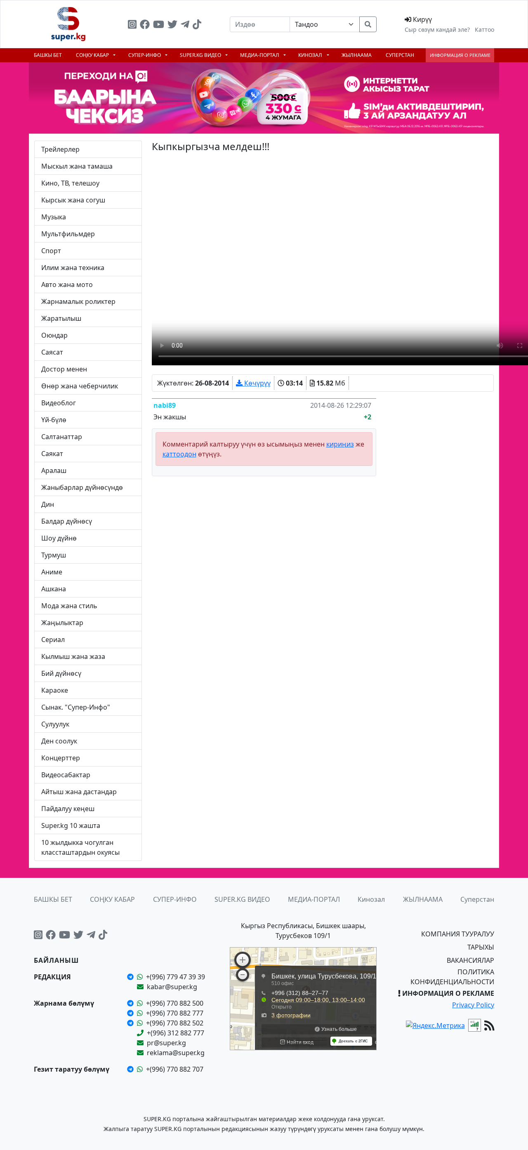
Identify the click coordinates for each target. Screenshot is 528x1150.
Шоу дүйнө (59, 538)
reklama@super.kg (176, 1052)
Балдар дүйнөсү (66, 521)
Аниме (51, 571)
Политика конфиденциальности (452, 976)
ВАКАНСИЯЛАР (470, 960)
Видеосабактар (65, 774)
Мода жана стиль (69, 605)
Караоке (54, 690)
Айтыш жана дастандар (79, 791)
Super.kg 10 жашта (70, 825)
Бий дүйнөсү (61, 673)
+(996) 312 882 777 (175, 1032)
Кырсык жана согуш (73, 200)
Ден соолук (59, 741)
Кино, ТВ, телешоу (70, 183)
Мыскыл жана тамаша (77, 166)
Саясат (52, 352)
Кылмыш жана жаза (73, 656)
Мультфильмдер (68, 233)
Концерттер (60, 757)
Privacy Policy (473, 1004)
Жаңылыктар (62, 622)
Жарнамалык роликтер (78, 301)
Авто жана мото (67, 284)
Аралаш (53, 470)
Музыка (53, 216)
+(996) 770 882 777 (174, 1013)
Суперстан (400, 55)
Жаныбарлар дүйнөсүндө (82, 487)
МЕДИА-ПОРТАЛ (260, 55)
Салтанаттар (61, 436)
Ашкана (53, 588)
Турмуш (53, 555)
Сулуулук (55, 724)
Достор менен (64, 369)
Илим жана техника (72, 267)
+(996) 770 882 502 (174, 1023)
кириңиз (340, 444)
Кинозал (310, 55)
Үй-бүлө (53, 419)
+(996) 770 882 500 (174, 1003)
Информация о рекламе (460, 55)
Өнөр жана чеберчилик (79, 385)
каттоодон (179, 454)
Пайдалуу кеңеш (67, 808)
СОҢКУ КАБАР (93, 55)
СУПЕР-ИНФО (145, 55)
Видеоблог (58, 402)
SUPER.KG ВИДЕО (201, 55)
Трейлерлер (60, 149)
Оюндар (54, 335)
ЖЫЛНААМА (357, 55)
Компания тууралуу (457, 933)
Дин (47, 504)
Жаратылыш (61, 318)
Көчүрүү (257, 383)
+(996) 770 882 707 (174, 1069)
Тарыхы (480, 947)
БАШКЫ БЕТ (48, 55)
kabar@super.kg (172, 986)
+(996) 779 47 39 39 (175, 976)
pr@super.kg (166, 1042)
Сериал (53, 639)
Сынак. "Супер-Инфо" (75, 707)
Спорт (51, 250)
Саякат (52, 453)
